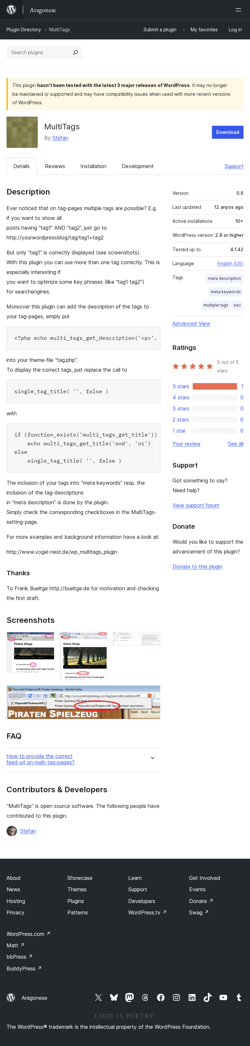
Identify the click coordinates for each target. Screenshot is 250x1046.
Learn (135, 878)
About (14, 878)
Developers (141, 901)
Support (234, 166)
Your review (187, 443)
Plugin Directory (24, 29)
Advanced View (191, 323)
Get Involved (204, 878)
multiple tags (215, 305)
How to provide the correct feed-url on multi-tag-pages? (41, 759)
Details (21, 166)
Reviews (55, 166)
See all (235, 443)
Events (197, 889)
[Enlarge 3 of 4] (151, 640)
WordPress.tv (147, 912)
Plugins (75, 901)
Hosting (16, 901)
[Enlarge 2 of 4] (98, 640)
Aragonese (34, 998)
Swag (199, 912)
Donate (201, 901)
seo (237, 305)
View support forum (196, 505)
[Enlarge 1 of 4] (45, 640)
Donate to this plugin (197, 566)
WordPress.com (29, 934)
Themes (77, 889)
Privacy (15, 912)
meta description (224, 278)
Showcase (79, 878)
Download (227, 132)
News (13, 889)
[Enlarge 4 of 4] (151, 694)
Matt (16, 945)
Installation (93, 166)
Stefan (60, 138)
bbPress (20, 956)
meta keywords (226, 291)
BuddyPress (24, 968)
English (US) (230, 263)
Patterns (77, 912)
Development (138, 166)
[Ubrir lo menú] (239, 10)
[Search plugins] (75, 52)
